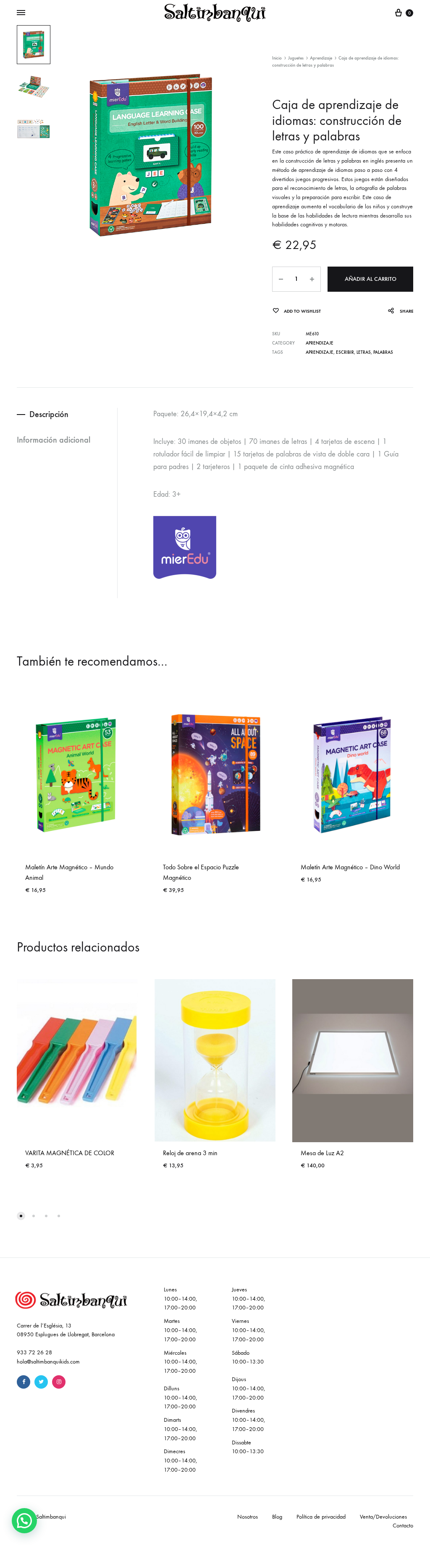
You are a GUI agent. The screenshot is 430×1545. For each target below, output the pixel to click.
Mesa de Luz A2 (322, 1153)
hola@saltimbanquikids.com (48, 1361)
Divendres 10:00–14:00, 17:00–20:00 (248, 1420)
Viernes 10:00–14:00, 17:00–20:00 (248, 1330)
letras (364, 352)
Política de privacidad (321, 1516)
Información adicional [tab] (53, 440)
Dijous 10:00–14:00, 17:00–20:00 (248, 1388)
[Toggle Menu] (21, 13)
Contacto (403, 1525)
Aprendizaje (321, 58)
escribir (345, 352)
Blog (277, 1516)
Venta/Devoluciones (383, 1516)
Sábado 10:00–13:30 (248, 1357)
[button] (24, 1520)
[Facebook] (23, 1382)
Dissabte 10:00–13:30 (248, 1447)
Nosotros (247, 1516)
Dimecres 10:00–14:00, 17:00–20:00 (180, 1460)
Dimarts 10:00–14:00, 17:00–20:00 (180, 1429)
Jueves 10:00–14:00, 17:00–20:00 (248, 1299)
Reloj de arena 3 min (190, 1153)
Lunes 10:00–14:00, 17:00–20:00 (180, 1299)
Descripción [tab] (48, 414)
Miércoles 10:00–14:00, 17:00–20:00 (180, 1362)
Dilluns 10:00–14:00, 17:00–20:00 (180, 1397)
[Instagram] (59, 1382)
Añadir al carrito (370, 279)
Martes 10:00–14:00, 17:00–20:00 (180, 1330)
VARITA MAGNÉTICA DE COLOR (69, 1153)
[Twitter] (41, 1382)
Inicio (277, 58)
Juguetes (296, 58)
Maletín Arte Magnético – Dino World (350, 867)
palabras (383, 352)
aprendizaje (319, 352)
